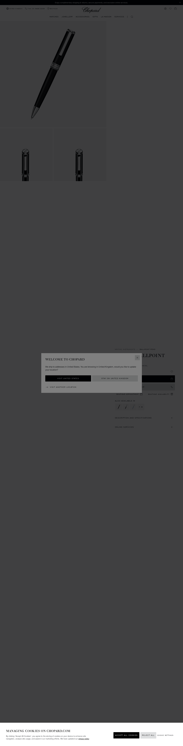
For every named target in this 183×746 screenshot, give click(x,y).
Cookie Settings (165, 735)
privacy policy (83, 738)
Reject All (148, 735)
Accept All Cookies (126, 735)
